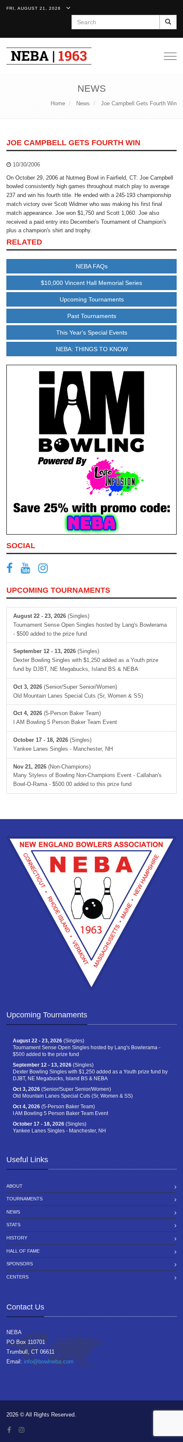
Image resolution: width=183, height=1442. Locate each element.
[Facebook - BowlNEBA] (12, 570)
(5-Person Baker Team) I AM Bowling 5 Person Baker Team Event (65, 717)
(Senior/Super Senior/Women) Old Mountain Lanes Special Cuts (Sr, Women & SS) (78, 691)
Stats (13, 1224)
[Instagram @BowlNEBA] (46, 570)
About (14, 1186)
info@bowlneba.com (49, 1361)
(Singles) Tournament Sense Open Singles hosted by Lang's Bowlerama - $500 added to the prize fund (90, 625)
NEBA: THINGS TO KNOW (92, 349)
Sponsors (19, 1263)
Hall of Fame (23, 1250)
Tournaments (24, 1198)
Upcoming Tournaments (92, 299)
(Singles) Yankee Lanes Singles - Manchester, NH (63, 744)
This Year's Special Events (91, 332)
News (13, 1211)
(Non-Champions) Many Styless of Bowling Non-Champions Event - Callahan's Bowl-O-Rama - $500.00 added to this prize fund (87, 775)
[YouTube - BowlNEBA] (29, 570)
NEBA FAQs (92, 266)
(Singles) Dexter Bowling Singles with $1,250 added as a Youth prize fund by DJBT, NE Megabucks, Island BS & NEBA (85, 660)
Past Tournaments (91, 316)
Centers (17, 1276)
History (16, 1237)
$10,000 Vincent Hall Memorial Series (91, 282)
